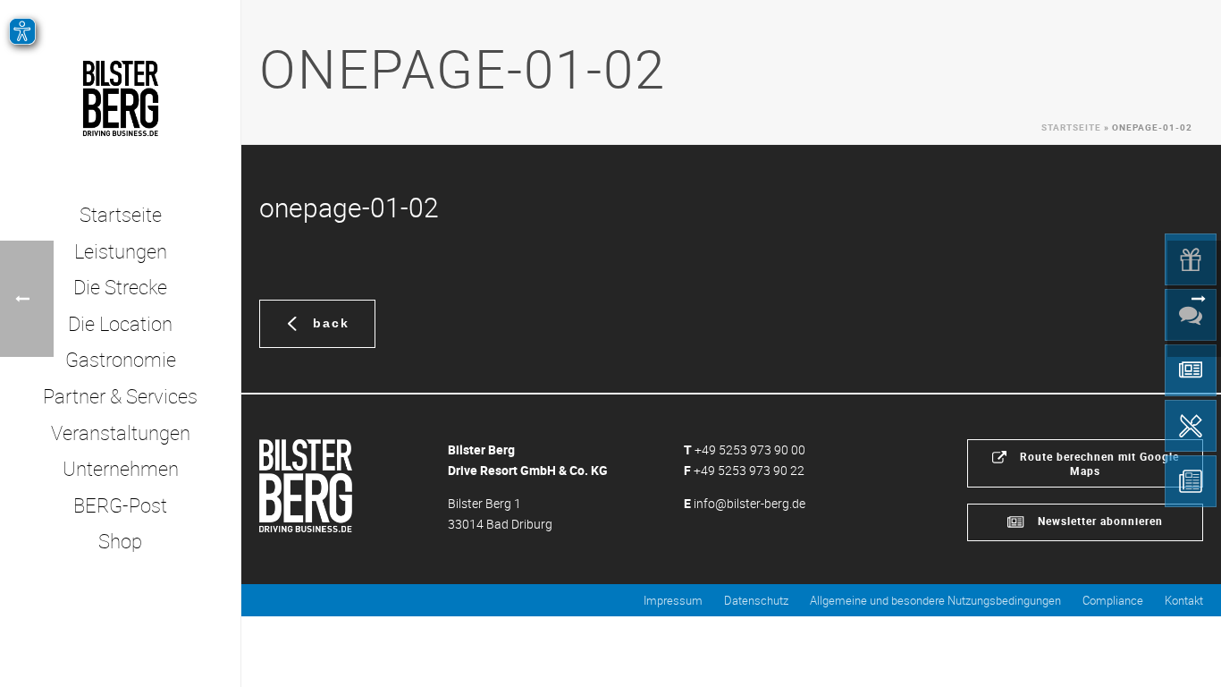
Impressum (673, 600)
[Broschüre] (1191, 481)
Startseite (1071, 127)
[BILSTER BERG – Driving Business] (120, 98)
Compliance (1112, 600)
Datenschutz (756, 600)
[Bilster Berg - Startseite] (305, 484)
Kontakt (1184, 600)
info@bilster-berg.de (749, 503)
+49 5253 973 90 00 (750, 449)
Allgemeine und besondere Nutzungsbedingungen (935, 600)
